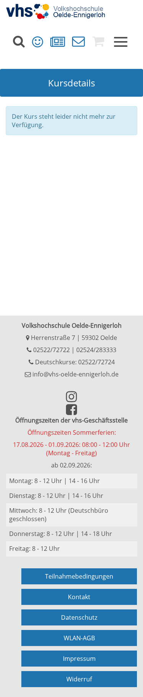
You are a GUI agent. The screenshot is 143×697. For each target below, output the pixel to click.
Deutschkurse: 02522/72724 (74, 362)
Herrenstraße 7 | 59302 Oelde (73, 337)
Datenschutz (79, 617)
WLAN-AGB (79, 638)
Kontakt (79, 597)
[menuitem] (18, 41)
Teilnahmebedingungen (79, 576)
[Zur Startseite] (71, 11)
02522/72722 (51, 350)
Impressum (79, 658)
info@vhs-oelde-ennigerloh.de (75, 374)
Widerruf (79, 679)
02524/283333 (96, 350)
